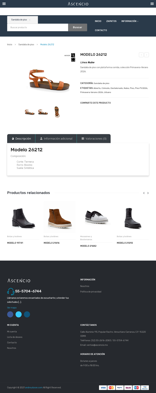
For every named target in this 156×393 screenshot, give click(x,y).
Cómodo (106, 88)
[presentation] (144, 193)
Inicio (98, 21)
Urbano (107, 92)
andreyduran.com (34, 387)
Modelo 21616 (51, 243)
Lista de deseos (14, 337)
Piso (132, 88)
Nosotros (84, 286)
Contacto (101, 30)
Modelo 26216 (147, 55)
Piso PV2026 (141, 88)
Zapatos (111, 21)
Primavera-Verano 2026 (91, 92)
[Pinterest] (125, 103)
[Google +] (130, 103)
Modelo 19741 (15, 243)
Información (128, 21)
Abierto (97, 88)
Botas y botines (14, 236)
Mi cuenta (12, 331)
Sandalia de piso (26, 44)
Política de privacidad (90, 291)
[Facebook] (114, 103)
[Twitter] (120, 103)
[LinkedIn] (135, 103)
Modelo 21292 (125, 243)
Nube (126, 88)
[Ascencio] (18, 280)
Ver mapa (11, 307)
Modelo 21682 (88, 246)
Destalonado (117, 88)
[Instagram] (27, 314)
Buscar (77, 27)
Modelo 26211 (141, 55)
